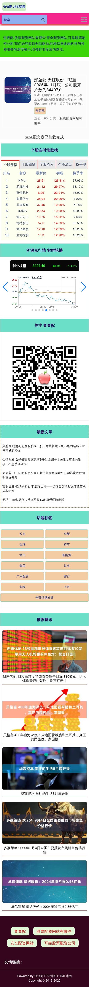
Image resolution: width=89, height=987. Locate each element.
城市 (22, 555)
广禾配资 (22, 576)
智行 (67, 576)
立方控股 (22, 235)
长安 (22, 533)
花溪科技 (22, 186)
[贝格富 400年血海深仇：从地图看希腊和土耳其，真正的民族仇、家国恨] (44, 709)
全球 (22, 544)
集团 (22, 565)
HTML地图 (64, 976)
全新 (67, 533)
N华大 (22, 180)
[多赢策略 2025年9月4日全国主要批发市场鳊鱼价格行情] (44, 822)
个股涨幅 (10, 164)
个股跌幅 (28, 164)
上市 (67, 587)
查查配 (20, 931)
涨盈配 (39, 110)
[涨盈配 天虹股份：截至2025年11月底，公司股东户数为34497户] (18, 89)
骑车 (67, 544)
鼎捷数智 (22, 204)
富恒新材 (22, 192)
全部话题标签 (44, 597)
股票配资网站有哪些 (54, 931)
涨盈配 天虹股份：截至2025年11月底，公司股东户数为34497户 (57, 84)
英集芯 (22, 210)
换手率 (81, 164)
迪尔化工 (22, 217)
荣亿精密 (22, 229)
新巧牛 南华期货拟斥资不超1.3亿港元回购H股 (33, 499)
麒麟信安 (22, 198)
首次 (67, 565)
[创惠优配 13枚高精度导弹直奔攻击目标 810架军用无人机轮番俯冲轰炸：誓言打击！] (44, 651)
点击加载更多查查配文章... (45, 137)
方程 (22, 587)
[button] (5, 287)
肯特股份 (22, 223)
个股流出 (65, 164)
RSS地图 (50, 976)
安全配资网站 (22, 943)
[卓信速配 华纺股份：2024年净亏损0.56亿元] (44, 881)
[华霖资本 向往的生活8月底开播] (44, 768)
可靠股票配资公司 (59, 943)
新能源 (66, 555)
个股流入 (47, 164)
